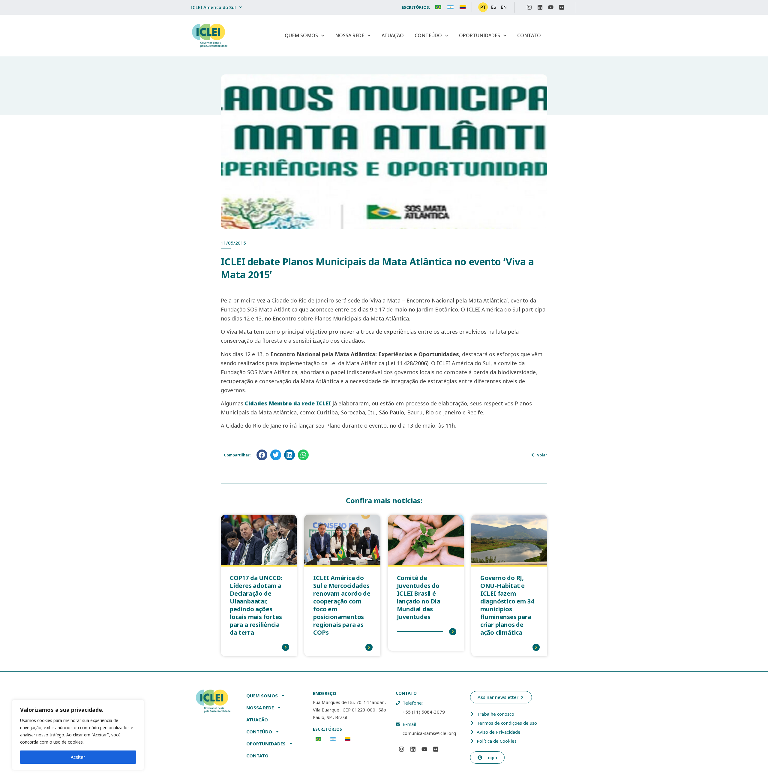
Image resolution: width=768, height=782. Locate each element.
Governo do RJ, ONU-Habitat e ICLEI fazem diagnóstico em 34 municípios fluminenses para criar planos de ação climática (507, 605)
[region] (78, 735)
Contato (529, 35)
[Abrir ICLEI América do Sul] (240, 7)
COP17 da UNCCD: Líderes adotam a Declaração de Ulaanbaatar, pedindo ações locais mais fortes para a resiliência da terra (256, 605)
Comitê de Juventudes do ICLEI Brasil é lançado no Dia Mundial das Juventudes (418, 597)
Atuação (393, 35)
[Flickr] (561, 7)
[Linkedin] (540, 7)
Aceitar (78, 757)
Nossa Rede (349, 35)
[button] (261, 455)
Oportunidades (479, 35)
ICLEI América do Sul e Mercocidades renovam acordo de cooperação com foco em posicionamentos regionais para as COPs (341, 605)
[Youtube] (550, 7)
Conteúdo (428, 35)
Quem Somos (301, 35)
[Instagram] (529, 7)
